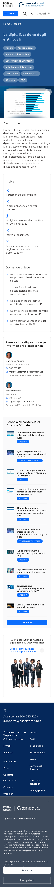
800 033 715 (15, 368)
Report (17, 24)
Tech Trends (12, 73)
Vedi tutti (27, 622)
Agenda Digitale (26, 48)
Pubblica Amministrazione (19, 67)
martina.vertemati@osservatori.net (26, 372)
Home (6, 24)
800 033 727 (15, 398)
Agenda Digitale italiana (17, 54)
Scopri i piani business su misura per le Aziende (23, 650)
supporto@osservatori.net (21, 401)
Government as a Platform (19, 61)
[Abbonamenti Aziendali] (42, 650)
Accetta (27, 870)
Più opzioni (27, 880)
